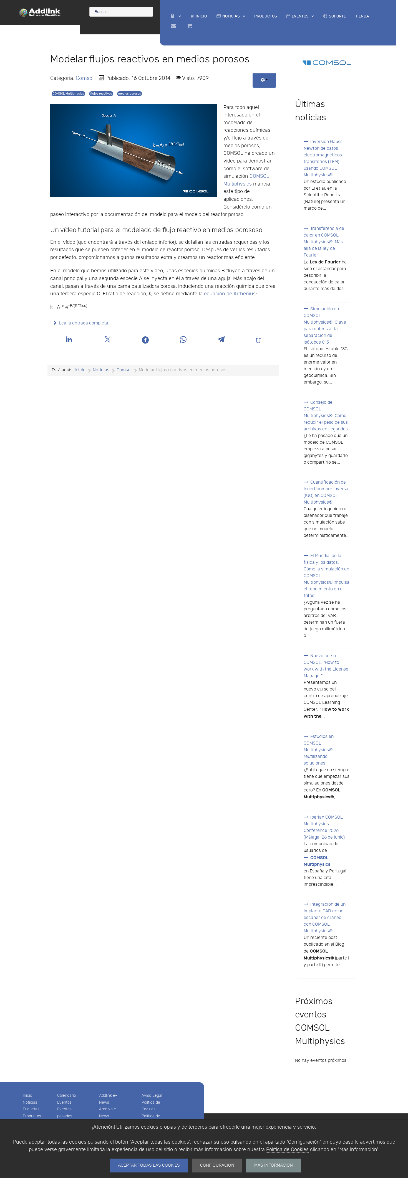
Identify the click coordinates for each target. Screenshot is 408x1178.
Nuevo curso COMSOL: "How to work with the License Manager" (326, 666)
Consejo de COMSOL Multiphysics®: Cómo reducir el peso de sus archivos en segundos (326, 416)
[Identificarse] (176, 16)
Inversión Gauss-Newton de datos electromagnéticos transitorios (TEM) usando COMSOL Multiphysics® (324, 158)
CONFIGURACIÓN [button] (217, 1165)
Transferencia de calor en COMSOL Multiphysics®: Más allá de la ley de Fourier (324, 242)
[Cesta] (190, 26)
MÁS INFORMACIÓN (273, 1165)
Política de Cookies (287, 1149)
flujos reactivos (101, 93)
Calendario (66, 1095)
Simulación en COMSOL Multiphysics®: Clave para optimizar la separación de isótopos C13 (325, 325)
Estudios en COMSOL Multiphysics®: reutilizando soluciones (319, 750)
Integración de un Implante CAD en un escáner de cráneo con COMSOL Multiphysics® (325, 918)
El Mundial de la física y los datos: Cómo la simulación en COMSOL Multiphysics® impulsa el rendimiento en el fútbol (326, 575)
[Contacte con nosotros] (174, 26)
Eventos (64, 1102)
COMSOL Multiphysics (68, 93)
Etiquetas (31, 1109)
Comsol (85, 78)
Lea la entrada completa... (85, 323)
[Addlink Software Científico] (40, 12)
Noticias (30, 1102)
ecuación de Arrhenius (230, 294)
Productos (32, 1116)
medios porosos (129, 93)
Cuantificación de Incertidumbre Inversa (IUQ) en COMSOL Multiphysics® (326, 492)
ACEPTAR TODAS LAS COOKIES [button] (149, 1165)
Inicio (27, 1095)
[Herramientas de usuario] (264, 80)
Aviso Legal (152, 1095)
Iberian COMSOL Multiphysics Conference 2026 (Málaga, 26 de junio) (324, 827)
